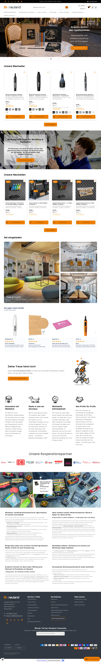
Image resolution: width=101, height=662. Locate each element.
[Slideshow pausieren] (58, 59)
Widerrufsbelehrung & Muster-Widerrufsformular (59, 611)
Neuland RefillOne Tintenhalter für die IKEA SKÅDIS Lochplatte (15, 204)
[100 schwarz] (7, 109)
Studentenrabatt (32, 604)
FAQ (28, 618)
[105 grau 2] (19, 109)
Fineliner (87, 550)
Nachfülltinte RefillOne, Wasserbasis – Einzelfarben (61, 95)
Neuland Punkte (78, 602)
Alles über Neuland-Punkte (18, 378)
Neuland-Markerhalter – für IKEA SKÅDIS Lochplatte (62, 204)
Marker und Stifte (11, 557)
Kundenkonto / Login (80, 599)
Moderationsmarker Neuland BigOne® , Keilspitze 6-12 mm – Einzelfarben (38, 95)
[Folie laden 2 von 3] (48, 59)
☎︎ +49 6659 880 (92, 1)
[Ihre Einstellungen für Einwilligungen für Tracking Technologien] (2, 659)
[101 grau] (10, 109)
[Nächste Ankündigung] (68, 1)
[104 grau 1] (16, 109)
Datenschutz (54, 607)
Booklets (30, 613)
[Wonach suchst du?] (66, 7)
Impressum (54, 599)
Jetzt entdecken (79, 43)
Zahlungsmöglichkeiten (34, 621)
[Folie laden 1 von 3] (46, 59)
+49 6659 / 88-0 (11, 613)
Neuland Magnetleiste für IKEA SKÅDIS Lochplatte (85, 204)
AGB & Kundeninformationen (59, 604)
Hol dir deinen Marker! (25, 160)
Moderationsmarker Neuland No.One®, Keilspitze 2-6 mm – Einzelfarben (14, 95)
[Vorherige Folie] (42, 59)
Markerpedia (31, 616)
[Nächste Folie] (54, 59)
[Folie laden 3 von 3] (51, 59)
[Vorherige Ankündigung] (32, 1)
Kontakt (53, 602)
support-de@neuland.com (14, 615)
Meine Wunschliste (79, 604)
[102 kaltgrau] (13, 109)
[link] (5, 462)
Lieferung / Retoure (33, 607)
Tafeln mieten (31, 602)
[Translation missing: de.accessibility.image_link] (31, 272)
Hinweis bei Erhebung (41, 660)
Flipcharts (32, 576)
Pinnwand (36, 554)
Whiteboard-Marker (72, 550)
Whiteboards (40, 576)
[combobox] (50, 7)
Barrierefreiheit (55, 615)
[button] (10, 12)
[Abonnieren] (63, 634)
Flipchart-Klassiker (59, 550)
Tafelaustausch (31, 599)
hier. (31, 373)
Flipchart (22, 554)
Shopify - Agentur (6, 654)
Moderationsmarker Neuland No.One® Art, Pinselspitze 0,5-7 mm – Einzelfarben (85, 95)
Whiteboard (10, 555)
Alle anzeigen (50, 124)
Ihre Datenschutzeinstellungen (54, 660)
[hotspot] (40, 477)
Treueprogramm (32, 610)
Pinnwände (26, 576)
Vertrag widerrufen (58, 618)
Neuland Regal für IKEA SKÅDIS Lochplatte (38, 204)
